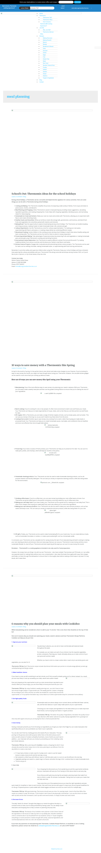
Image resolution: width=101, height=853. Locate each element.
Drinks (44, 52)
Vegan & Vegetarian (48, 78)
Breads (45, 44)
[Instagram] (93, 8)
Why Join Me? (47, 30)
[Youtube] (96, 8)
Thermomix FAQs (47, 19)
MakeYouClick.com (56, 849)
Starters (45, 76)
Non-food (45, 63)
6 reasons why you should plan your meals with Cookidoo (46, 623)
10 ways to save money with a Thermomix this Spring (43, 365)
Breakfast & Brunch (48, 46)
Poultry (45, 67)
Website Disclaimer (56, 840)
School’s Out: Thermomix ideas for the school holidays (44, 193)
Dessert (45, 50)
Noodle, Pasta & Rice (49, 65)
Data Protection (44, 840)
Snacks (45, 71)
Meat (44, 61)
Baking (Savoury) (47, 38)
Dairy (44, 48)
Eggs (44, 55)
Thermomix (42, 15)
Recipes (41, 36)
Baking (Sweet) (47, 40)
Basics (45, 42)
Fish (44, 57)
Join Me (41, 28)
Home (41, 13)
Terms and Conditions (31, 840)
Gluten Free (46, 59)
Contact (41, 82)
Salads (45, 69)
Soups (44, 73)
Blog (40, 80)
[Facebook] (89, 8)
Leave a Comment (17, 197)
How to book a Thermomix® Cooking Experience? (46, 24)
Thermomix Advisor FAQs (47, 33)
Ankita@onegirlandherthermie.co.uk (26, 266)
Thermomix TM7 (47, 17)
